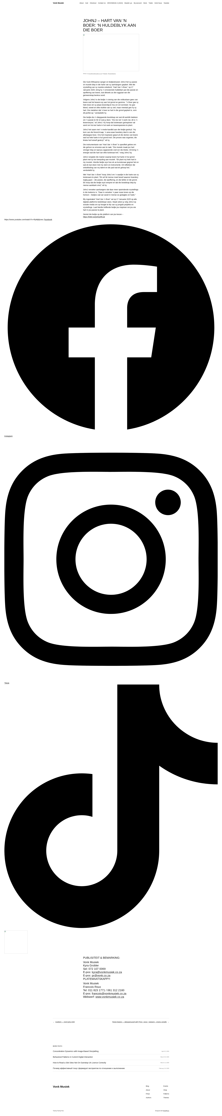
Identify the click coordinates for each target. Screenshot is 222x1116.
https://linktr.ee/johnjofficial (94, 217)
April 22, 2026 (165, 1051)
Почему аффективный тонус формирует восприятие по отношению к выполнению (89, 1068)
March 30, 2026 (165, 1057)
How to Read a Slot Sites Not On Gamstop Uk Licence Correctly (79, 1063)
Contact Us (102, 3)
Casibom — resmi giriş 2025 (65, 1022)
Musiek (105, 73)
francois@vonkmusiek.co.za (109, 993)
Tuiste (151, 3)
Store (145, 3)
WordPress (166, 1110)
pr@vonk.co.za (101, 975)
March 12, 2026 (165, 1062)
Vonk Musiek (58, 3)
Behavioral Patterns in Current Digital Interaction (73, 1057)
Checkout (93, 3)
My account (138, 3)
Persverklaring (112, 73)
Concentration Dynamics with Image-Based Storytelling (76, 1051)
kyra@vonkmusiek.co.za (95, 73)
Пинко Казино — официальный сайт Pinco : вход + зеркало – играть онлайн (139, 1022)
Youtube (166, 3)
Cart (86, 3)
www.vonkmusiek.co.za (109, 996)
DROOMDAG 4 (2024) (115, 3)
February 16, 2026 (164, 1068)
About (82, 3)
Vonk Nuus (158, 3)
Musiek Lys (128, 3)
